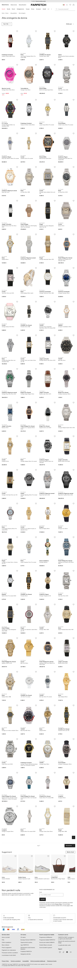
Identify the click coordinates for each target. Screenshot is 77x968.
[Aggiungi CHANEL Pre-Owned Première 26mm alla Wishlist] (36, 571)
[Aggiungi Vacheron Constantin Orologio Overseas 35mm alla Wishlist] (73, 268)
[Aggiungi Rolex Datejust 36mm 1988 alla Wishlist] (17, 672)
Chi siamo (23, 937)
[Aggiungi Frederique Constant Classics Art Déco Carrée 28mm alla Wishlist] (36, 100)
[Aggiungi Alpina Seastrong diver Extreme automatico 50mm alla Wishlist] (73, 31)
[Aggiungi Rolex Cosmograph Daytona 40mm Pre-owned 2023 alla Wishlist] (17, 503)
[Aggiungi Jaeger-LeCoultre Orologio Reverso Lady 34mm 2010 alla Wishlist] (54, 335)
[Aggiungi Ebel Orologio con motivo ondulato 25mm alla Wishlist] (17, 705)
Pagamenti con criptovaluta (9, 950)
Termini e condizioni (16, 961)
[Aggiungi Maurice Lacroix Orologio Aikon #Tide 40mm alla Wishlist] (17, 65)
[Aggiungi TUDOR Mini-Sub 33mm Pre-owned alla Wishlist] (54, 672)
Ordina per (69, 24)
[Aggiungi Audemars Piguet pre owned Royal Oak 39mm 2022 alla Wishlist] (54, 470)
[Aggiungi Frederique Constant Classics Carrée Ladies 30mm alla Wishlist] (17, 31)
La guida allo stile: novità (64, 945)
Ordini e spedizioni (6, 942)
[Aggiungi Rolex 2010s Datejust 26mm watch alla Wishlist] (36, 268)
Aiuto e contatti (6, 937)
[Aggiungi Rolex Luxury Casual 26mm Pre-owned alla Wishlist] (54, 100)
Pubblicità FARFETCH (26, 951)
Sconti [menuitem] (3, 9)
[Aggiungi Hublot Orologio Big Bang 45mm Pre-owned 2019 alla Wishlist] (36, 470)
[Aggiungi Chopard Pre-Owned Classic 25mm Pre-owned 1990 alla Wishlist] (54, 772)
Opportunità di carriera (26, 942)
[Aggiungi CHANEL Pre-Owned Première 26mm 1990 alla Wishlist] (54, 31)
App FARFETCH (25, 945)
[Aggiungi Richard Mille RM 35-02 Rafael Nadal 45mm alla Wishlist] (54, 65)
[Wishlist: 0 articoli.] (70, 4)
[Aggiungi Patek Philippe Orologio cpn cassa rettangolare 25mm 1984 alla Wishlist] (17, 604)
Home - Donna (5, 13)
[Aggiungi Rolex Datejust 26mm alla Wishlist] (17, 234)
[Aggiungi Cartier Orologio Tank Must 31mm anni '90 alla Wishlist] (17, 470)
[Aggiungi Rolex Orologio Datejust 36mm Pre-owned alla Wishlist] (36, 436)
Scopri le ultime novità (41, 1)
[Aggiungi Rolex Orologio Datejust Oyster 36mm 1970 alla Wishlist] (73, 402)
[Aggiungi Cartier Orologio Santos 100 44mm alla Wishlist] (17, 301)
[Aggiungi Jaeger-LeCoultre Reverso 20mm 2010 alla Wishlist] (73, 638)
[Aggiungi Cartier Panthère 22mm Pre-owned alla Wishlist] (36, 133)
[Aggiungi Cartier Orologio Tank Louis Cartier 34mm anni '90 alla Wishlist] (36, 335)
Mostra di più (70, 852)
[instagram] (60, 952)
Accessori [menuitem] (38, 9)
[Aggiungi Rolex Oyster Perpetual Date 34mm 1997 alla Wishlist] (73, 604)
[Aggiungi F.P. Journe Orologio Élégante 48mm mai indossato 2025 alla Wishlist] (17, 100)
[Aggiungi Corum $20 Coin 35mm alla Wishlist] (36, 638)
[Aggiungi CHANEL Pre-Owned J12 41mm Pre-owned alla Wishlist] (36, 672)
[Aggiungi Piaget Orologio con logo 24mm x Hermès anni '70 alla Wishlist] (17, 537)
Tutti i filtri (5, 24)
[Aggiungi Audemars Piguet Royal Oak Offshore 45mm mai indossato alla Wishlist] (54, 436)
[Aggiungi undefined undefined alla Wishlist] (15, 856)
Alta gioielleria (13, 13)
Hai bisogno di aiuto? (59, 917)
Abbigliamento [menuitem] (20, 9)
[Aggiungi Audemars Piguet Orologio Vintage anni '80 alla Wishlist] (54, 571)
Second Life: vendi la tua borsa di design (66, 942)
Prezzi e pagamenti (6, 947)
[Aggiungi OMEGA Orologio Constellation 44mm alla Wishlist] (73, 301)
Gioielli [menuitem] (44, 9)
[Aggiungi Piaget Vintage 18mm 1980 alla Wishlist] (73, 806)
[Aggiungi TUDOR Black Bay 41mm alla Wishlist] (73, 335)
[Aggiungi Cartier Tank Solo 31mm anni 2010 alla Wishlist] (17, 268)
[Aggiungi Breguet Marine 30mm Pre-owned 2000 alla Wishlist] (17, 571)
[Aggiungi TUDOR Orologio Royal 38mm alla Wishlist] (54, 739)
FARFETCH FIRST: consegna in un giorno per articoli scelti (66, 938)
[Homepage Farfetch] (38, 5)
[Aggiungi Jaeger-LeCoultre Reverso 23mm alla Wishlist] (17, 402)
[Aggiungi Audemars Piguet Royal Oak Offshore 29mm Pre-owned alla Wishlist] (17, 133)
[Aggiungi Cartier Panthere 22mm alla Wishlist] (17, 436)
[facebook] (67, 952)
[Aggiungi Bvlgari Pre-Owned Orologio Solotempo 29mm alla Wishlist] (73, 369)
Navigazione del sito (26, 954)
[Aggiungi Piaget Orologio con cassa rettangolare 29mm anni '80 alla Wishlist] (54, 200)
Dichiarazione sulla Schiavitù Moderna (28, 948)
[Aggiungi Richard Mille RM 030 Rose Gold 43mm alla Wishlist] (54, 133)
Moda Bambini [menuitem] (22, 4)
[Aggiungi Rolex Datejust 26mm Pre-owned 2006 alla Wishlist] (36, 806)
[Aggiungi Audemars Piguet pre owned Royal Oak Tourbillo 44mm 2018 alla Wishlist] (73, 470)
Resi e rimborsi (5, 945)
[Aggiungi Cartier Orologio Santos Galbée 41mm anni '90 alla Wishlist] (54, 167)
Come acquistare (8, 917)
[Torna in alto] (73, 837)
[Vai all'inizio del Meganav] (51, 9)
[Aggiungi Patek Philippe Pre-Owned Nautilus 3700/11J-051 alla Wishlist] (17, 638)
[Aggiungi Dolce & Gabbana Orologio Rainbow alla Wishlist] (54, 537)
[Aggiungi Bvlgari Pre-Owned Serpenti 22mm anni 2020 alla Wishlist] (54, 402)
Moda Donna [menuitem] (5, 4)
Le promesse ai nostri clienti (9, 955)
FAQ (29, 917)
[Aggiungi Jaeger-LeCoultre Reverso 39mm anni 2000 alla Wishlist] (73, 436)
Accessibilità (25, 961)
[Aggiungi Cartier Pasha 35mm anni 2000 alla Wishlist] (17, 739)
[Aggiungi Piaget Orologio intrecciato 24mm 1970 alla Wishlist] (54, 234)
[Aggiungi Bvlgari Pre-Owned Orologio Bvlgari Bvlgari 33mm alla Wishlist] (36, 369)
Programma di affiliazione (45, 937)
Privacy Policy (58, 904)
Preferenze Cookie (51, 961)
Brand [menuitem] (13, 9)
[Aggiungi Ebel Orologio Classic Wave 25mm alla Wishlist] (54, 806)
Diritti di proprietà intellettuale (37, 961)
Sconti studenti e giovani (45, 947)
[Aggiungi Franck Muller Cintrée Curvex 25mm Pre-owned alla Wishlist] (73, 100)
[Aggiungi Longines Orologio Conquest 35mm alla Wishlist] (17, 806)
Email (40, 892)
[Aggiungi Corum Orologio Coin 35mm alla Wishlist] (73, 503)
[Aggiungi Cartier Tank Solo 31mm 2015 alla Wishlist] (73, 571)
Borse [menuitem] (32, 9)
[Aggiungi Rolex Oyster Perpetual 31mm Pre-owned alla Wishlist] (36, 537)
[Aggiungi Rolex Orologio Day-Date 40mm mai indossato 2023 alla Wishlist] (17, 335)
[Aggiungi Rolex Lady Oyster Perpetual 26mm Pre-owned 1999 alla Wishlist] (36, 31)
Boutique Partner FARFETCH (28, 939)
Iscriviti (43, 899)
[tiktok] (63, 952)
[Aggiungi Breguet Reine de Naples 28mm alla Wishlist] (54, 503)
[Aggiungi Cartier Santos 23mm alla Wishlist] (73, 200)
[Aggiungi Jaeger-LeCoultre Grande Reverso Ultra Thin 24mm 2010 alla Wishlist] (17, 200)
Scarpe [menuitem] (27, 9)
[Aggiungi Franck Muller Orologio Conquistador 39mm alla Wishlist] (73, 739)
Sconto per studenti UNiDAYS (46, 942)
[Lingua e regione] (63, 4)
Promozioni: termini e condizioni (10, 952)
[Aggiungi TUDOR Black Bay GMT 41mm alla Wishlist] (36, 705)
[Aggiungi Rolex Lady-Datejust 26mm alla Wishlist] (73, 672)
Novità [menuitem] (8, 9)
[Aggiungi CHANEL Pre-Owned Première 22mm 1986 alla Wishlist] (36, 301)
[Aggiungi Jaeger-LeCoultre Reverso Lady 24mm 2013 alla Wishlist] (54, 369)
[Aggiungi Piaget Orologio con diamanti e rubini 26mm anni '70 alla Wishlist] (36, 604)
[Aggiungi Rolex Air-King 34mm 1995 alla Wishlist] (36, 167)
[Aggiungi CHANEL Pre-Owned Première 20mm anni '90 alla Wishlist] (73, 705)
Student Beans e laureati (45, 945)
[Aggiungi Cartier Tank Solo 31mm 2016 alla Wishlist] (73, 65)
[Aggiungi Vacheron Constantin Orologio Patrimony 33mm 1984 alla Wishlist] (54, 268)
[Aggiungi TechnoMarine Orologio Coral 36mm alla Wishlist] (36, 65)
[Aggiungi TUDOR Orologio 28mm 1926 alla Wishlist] (54, 604)
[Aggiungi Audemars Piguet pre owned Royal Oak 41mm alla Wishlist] (17, 167)
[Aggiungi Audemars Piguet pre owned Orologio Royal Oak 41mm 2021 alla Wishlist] (17, 369)
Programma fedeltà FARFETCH (47, 939)
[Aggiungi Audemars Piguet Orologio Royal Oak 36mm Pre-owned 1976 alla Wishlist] (73, 133)
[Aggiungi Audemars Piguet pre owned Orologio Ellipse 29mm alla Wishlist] (36, 234)
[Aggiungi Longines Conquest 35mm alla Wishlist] (73, 772)
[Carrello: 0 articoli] (73, 4)
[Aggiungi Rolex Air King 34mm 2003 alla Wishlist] (73, 167)
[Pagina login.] (67, 4)
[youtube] (70, 952)
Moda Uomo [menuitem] (14, 4)
